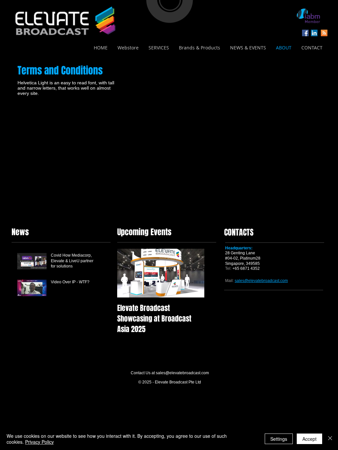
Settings (278, 439)
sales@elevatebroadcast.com (182, 373)
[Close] (330, 439)
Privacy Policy (39, 441)
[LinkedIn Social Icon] (314, 33)
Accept (309, 439)
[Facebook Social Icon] (305, 33)
